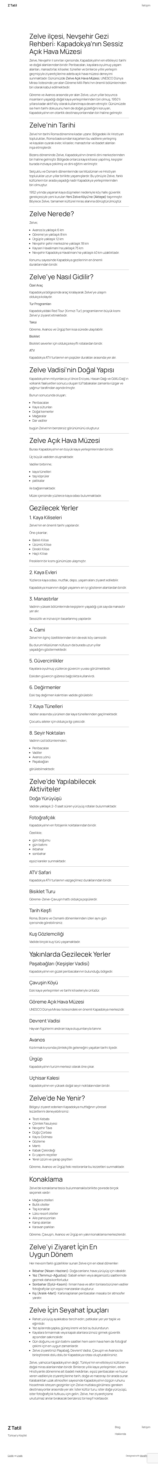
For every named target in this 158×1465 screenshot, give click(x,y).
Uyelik (20, 1455)
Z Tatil (12, 5)
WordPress (145, 1455)
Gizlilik (11, 1455)
